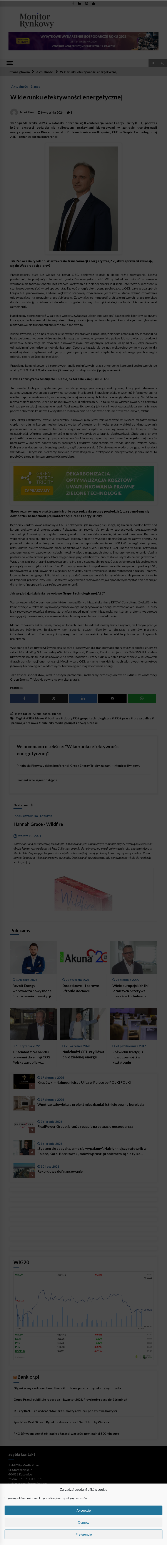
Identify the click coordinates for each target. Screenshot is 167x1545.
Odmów (83, 1522)
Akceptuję (84, 1510)
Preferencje (83, 1534)
